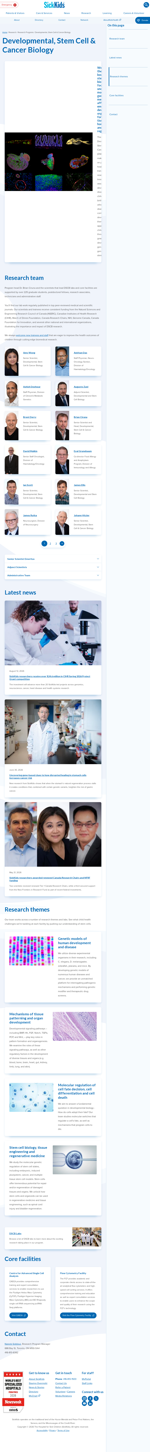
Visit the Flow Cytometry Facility (76, 1316)
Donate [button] (144, 20)
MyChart (33, 1395)
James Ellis (79, 485)
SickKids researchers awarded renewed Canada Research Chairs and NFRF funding (49, 879)
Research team (117, 38)
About (16, 20)
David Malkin (30, 451)
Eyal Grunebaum (83, 451)
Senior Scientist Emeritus (21, 558)
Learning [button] (107, 13)
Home (4, 32)
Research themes (119, 76)
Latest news (115, 57)
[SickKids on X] (96, 1398)
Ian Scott (28, 485)
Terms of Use (63, 1430)
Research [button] (86, 13)
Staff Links (87, 1383)
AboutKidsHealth (111, 20)
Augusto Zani (81, 386)
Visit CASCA (20, 1316)
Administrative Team (18, 575)
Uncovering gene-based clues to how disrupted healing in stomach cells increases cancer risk (47, 776)
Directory (39, 20)
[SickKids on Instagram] (84, 1398)
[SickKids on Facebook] (90, 1398)
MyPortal (86, 1379)
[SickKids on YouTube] (84, 1403)
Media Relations (63, 1395)
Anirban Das (80, 352)
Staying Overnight (38, 1383)
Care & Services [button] (44, 13)
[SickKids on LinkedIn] (90, 1403)
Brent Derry (29, 417)
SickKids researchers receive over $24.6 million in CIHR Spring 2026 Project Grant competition (49, 677)
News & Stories (36, 1387)
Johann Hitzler (82, 515)
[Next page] (62, 543)
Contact (61, 20)
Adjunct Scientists (17, 567)
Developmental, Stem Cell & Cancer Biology (49, 45)
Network (84, 20)
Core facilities (116, 95)
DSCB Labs (15, 1233)
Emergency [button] (7, 5)
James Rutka (30, 515)
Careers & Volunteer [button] (133, 13)
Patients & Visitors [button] (15, 13)
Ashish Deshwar (32, 386)
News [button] (67, 13)
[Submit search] (146, 5)
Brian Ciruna (80, 417)
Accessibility (42, 1430)
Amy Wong (29, 352)
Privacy (52, 1430)
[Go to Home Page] (54, 5)
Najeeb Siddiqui (13, 1344)
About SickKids (36, 1379)
